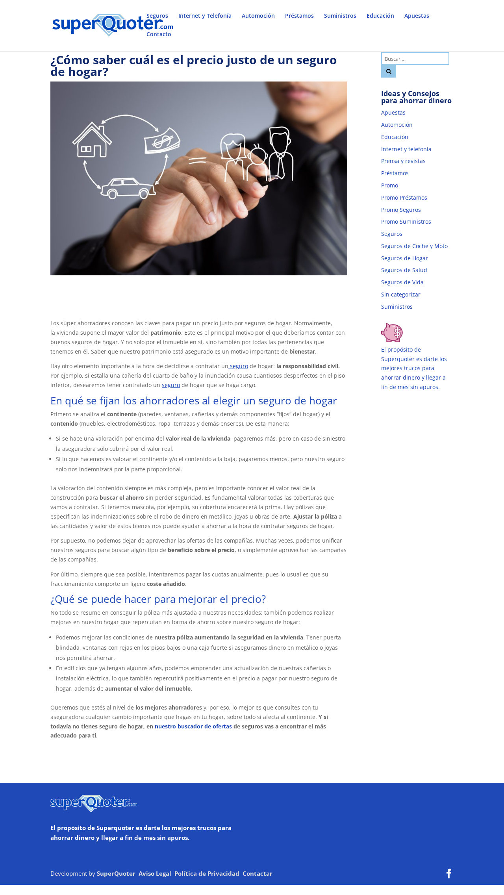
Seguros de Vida (402, 282)
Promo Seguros (401, 209)
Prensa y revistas (403, 161)
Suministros (340, 16)
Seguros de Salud (404, 270)
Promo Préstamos (404, 197)
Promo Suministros (406, 221)
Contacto (158, 35)
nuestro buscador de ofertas (193, 726)
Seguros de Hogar (404, 258)
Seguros (157, 16)
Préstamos (299, 16)
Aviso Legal (155, 873)
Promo (389, 185)
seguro (238, 366)
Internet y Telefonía (205, 16)
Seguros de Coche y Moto (414, 246)
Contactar (257, 873)
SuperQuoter (116, 873)
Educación (380, 16)
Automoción (258, 16)
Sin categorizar (401, 294)
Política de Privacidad (206, 873)
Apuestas (416, 16)
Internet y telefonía (406, 149)
